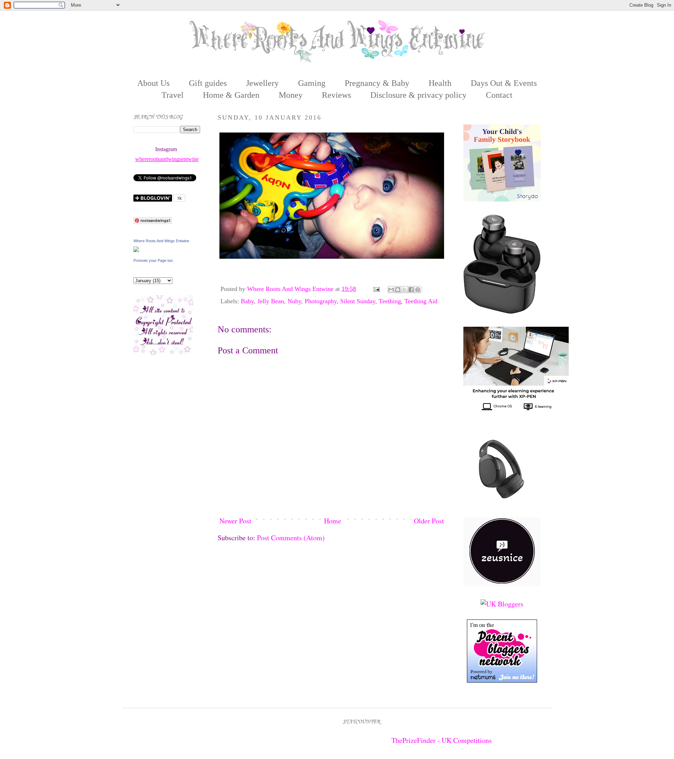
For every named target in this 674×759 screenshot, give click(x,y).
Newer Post (235, 521)
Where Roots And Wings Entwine (291, 288)
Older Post (429, 521)
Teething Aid (420, 301)
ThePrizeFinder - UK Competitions (441, 740)
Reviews (336, 95)
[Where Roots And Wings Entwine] (136, 249)
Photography (321, 301)
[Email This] (391, 289)
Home (332, 521)
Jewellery (262, 83)
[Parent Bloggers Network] (502, 680)
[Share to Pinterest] (417, 289)
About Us (153, 83)
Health (440, 83)
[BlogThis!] (397, 289)
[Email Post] (376, 288)
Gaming (311, 83)
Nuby (294, 301)
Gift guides (208, 83)
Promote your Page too (153, 260)
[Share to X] (404, 289)
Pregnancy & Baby (377, 83)
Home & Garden (231, 95)
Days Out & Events (504, 83)
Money (291, 95)
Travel (172, 95)
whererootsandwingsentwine (167, 159)
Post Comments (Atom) (291, 537)
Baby (247, 301)
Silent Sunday (357, 301)
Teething (390, 301)
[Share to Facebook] (411, 289)
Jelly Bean (270, 301)
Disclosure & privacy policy (418, 95)
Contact (499, 95)
